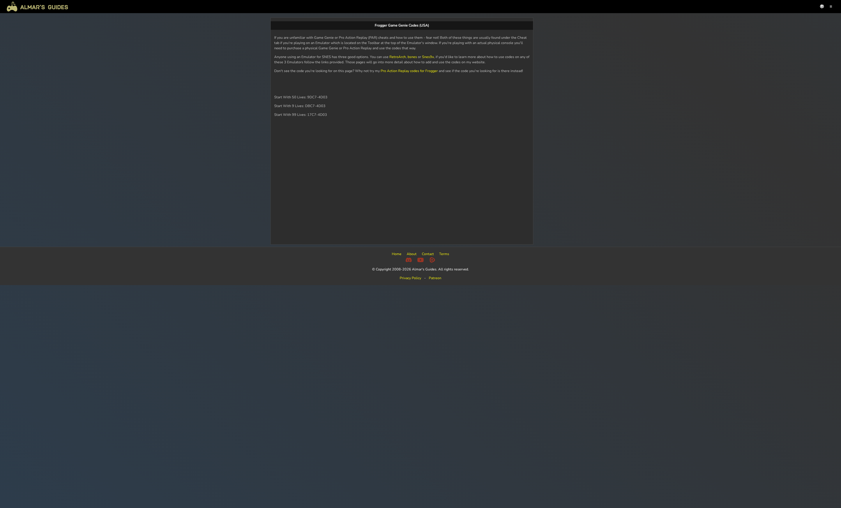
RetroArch (397, 57)
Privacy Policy (410, 278)
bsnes (412, 57)
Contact (428, 254)
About (412, 254)
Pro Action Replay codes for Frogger (409, 71)
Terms (444, 254)
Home (396, 254)
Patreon (435, 278)
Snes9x (428, 57)
